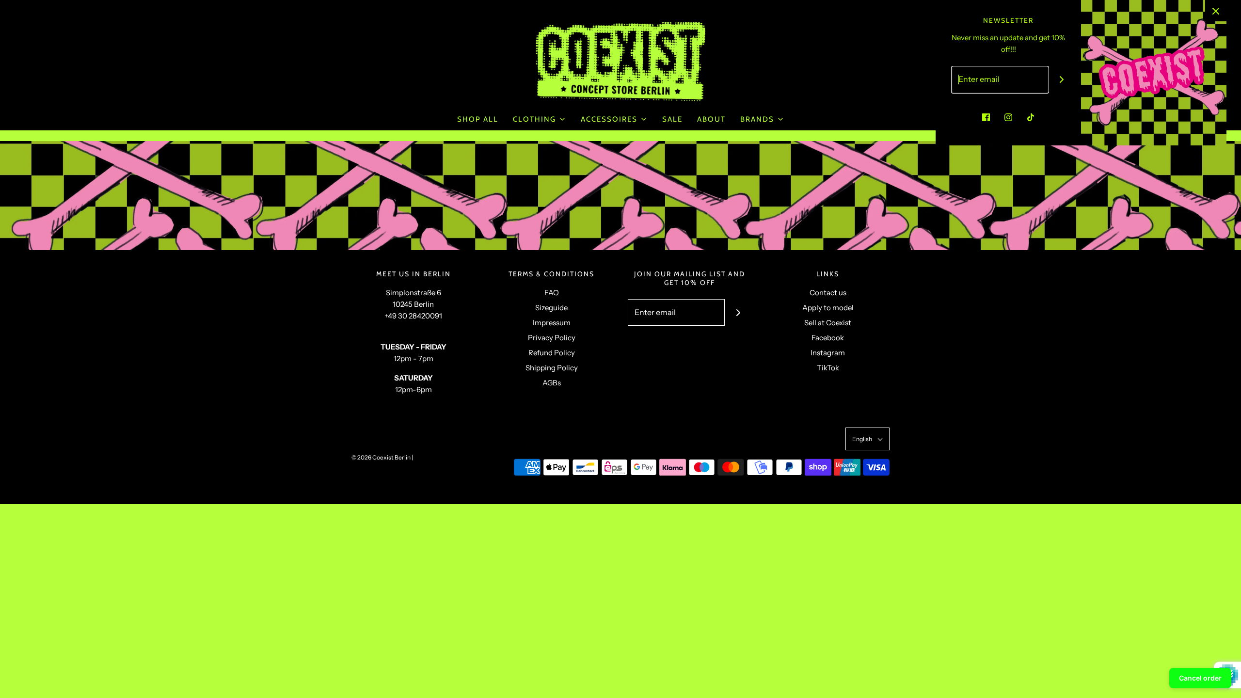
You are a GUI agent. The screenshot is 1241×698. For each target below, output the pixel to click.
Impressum (552, 322)
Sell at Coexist (827, 322)
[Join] (738, 312)
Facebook (827, 337)
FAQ (551, 292)
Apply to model (828, 307)
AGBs (551, 382)
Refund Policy (551, 352)
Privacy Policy (551, 337)
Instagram (828, 352)
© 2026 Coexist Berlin (381, 457)
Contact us (828, 292)
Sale (672, 119)
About (711, 119)
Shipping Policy (551, 367)
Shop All (477, 119)
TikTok (828, 367)
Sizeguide (551, 307)
